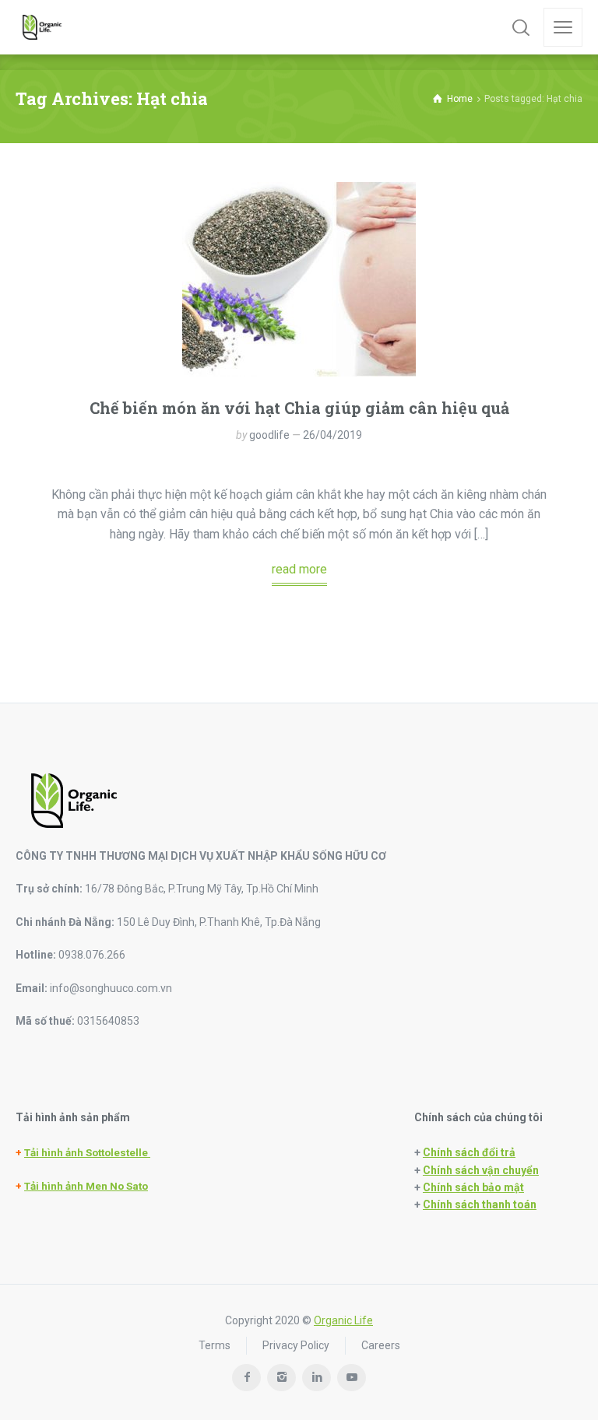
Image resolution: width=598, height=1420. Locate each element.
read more (299, 569)
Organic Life (343, 1320)
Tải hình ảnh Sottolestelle (87, 1153)
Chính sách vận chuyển (481, 1170)
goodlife (269, 435)
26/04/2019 (332, 435)
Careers (380, 1345)
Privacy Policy (295, 1345)
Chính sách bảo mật (473, 1187)
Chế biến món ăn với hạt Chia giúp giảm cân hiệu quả (299, 408)
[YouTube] (351, 1377)
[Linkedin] (316, 1377)
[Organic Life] (42, 27)
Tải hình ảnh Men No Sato (86, 1186)
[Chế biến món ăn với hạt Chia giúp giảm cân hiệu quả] (299, 279)
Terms (214, 1345)
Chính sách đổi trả (469, 1152)
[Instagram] (281, 1377)
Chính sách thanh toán (479, 1204)
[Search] (521, 27)
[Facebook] (246, 1377)
